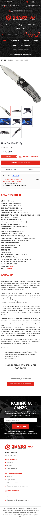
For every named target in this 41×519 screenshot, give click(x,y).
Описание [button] (30, 169)
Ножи (5, 40)
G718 (11, 266)
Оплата (9, 465)
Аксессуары (25, 45)
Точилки (14, 45)
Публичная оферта (13, 483)
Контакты (20, 28)
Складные (9, 268)
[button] (10, 6)
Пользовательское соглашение (17, 486)
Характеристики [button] (11, 169)
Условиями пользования (25, 433)
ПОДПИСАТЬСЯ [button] (20, 427)
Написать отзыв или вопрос (20, 384)
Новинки (31, 25)
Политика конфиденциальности (17, 500)
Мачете (26, 40)
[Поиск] (3, 35)
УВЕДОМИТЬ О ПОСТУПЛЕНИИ (20, 162)
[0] (36, 35)
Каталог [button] (9, 25)
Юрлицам (20, 25)
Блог (8, 494)
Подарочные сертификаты (20, 54)
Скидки (9, 497)
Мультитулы (15, 40)
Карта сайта (11, 480)
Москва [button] (16, 176)
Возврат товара (12, 469)
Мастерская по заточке (20, 50)
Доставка (10, 462)
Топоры (35, 40)
